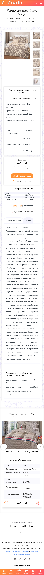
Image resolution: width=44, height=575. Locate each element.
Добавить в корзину (24, 176)
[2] (14, 206)
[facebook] (29, 559)
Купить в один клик (24, 181)
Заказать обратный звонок (22, 533)
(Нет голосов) (27, 206)
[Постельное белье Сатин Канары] (17, 45)
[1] (11, 206)
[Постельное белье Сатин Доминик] (22, 435)
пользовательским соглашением (17, 551)
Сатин (27, 193)
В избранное (6, 503)
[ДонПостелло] (12, 2)
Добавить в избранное (23, 212)
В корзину (38, 503)
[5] (21, 206)
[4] (18, 206)
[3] (16, 206)
